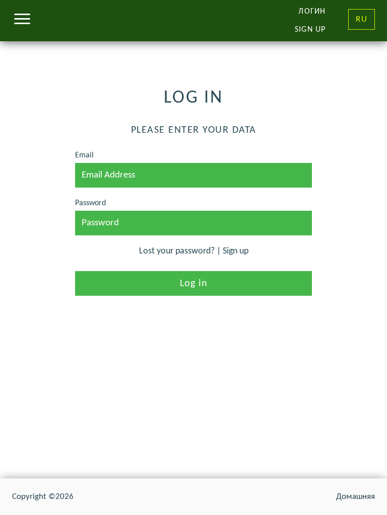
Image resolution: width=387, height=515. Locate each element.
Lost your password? (177, 251)
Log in (194, 284)
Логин (312, 12)
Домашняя (355, 496)
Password (90, 203)
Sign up (310, 30)
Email (84, 155)
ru (361, 19)
